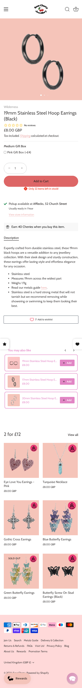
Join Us (7, 640)
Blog (66, 645)
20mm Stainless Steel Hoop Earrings (40, 398)
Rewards (21, 651)
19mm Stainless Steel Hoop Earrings (40, 361)
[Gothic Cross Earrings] (21, 517)
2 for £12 (12, 434)
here (44, 287)
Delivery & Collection (52, 640)
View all (73, 435)
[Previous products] (65, 350)
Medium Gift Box (15, 146)
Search (17, 640)
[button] (72, 678)
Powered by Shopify (38, 672)
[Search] (67, 10)
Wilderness (11, 107)
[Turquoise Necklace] (60, 460)
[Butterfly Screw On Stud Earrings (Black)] (60, 571)
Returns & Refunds (14, 645)
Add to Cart (41, 181)
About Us (9, 651)
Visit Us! (39, 645)
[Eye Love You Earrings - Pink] (21, 460)
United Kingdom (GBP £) (17, 662)
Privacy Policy (54, 645)
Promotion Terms (38, 651)
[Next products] (74, 350)
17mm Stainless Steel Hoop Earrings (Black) (40, 379)
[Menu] (6, 9)
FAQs (30, 645)
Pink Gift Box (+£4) (19, 152)
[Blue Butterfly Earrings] (60, 517)
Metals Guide (31, 640)
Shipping (25, 136)
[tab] (13, 238)
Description (11, 238)
